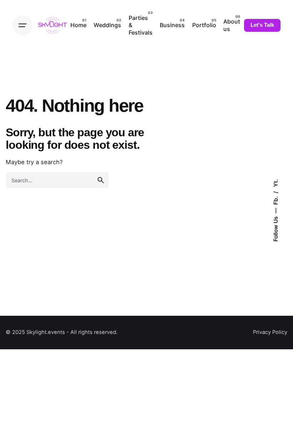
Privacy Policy (270, 332)
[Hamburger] (23, 25)
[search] (101, 180)
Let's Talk (262, 25)
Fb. (275, 200)
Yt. (275, 183)
